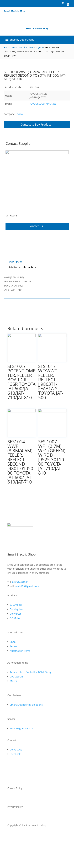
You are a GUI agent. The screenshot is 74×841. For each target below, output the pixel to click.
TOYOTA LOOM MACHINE (43, 103)
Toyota (39, 47)
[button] (22, 19)
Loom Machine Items (23, 47)
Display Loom (17, 609)
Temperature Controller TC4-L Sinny (30, 672)
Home (7, 47)
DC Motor (15, 618)
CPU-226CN (16, 676)
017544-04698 (20, 582)
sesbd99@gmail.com (27, 586)
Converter (15, 613)
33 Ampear (16, 604)
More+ (13, 681)
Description (16, 261)
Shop (13, 641)
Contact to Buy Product (36, 124)
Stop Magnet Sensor (21, 728)
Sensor (14, 646)
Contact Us (36, 226)
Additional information (22, 267)
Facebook (15, 754)
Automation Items (20, 650)
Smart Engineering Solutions (26, 704)
